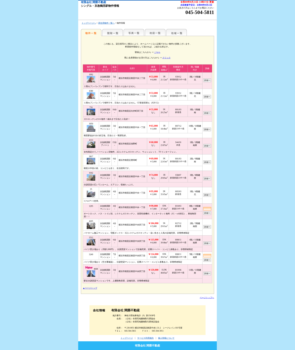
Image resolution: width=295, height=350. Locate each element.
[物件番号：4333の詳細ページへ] (207, 147)
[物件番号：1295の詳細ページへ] (207, 214)
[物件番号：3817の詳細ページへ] (207, 163)
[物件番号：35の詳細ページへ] (207, 196)
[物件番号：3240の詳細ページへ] (207, 261)
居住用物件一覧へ (106, 23)
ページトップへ (207, 297)
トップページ (127, 338)
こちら (157, 52)
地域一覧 (176, 32)
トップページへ (89, 23)
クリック (166, 57)
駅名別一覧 (91, 32)
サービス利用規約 (145, 338)
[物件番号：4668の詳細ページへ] (207, 274)
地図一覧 (155, 32)
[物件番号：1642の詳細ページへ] (207, 179)
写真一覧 (134, 32)
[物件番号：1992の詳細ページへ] (207, 81)
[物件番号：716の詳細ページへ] (207, 114)
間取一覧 (112, 32)
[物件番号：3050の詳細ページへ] (207, 130)
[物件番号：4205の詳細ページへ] (207, 228)
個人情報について (166, 338)
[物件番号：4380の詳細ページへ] (207, 98)
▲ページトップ (90, 288)
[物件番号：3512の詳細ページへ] (207, 244)
